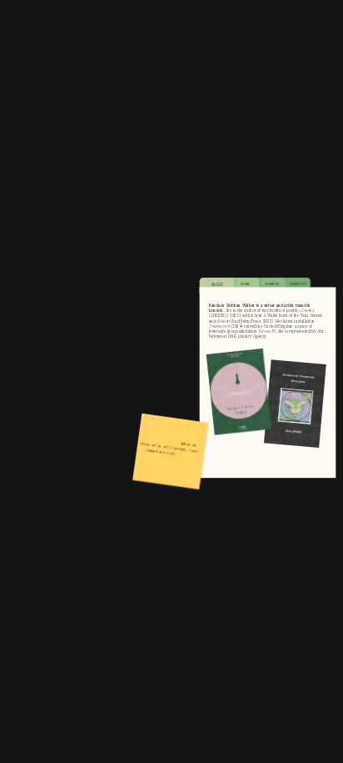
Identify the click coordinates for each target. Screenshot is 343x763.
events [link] (272, 284)
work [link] (244, 284)
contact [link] (298, 284)
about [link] (216, 284)
